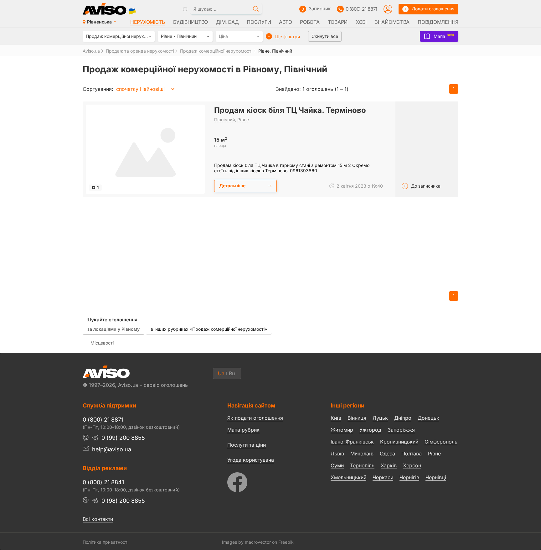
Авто (285, 21)
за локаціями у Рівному (113, 329)
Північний (224, 119)
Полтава (411, 453)
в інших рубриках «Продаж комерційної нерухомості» (209, 329)
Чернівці (435, 477)
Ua (221, 373)
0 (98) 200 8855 (123, 500)
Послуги (259, 21)
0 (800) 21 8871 (361, 9)
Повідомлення (438, 21)
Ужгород (370, 429)
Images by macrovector (246, 542)
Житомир (342, 429)
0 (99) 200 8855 (123, 437)
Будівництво (190, 21)
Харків (389, 465)
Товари (338, 21)
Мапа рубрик (243, 429)
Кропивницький (399, 441)
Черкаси (383, 477)
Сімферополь (441, 441)
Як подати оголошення (255, 417)
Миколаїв (362, 453)
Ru (232, 373)
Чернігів (409, 477)
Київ (336, 417)
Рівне (243, 119)
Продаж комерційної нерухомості (216, 51)
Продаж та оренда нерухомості (140, 51)
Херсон (412, 465)
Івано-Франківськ (352, 441)
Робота (309, 21)
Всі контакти (98, 519)
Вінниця (357, 417)
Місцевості (102, 342)
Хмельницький (348, 477)
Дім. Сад (227, 21)
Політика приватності (105, 542)
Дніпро (402, 417)
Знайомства (392, 21)
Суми (337, 465)
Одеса (387, 453)
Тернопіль (362, 465)
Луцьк (380, 417)
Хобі (361, 21)
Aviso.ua (91, 51)
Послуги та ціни (246, 444)
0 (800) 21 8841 (103, 482)
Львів (337, 453)
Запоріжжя (401, 429)
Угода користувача (250, 459)
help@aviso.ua (111, 449)
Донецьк (428, 417)
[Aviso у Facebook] (267, 480)
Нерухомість (147, 21)
